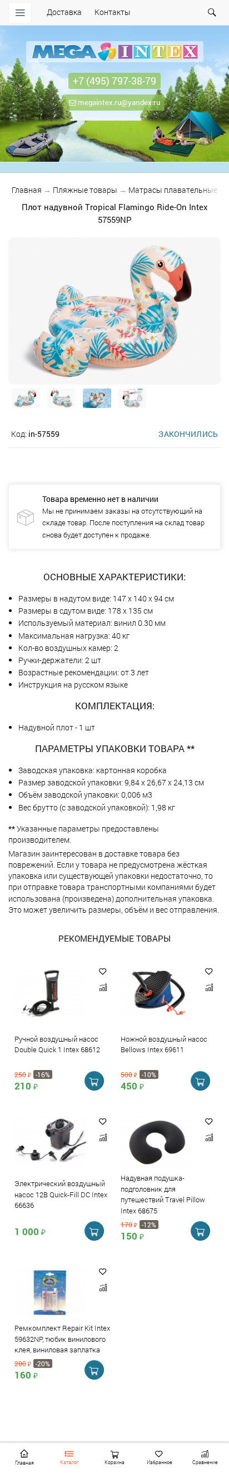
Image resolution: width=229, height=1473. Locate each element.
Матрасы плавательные (172, 190)
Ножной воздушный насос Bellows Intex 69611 (164, 1044)
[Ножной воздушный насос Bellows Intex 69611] (156, 993)
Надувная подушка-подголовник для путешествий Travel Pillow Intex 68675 (163, 1194)
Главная (27, 190)
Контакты (112, 12)
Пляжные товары (85, 190)
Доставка (64, 12)
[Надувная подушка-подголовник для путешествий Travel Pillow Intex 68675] (156, 1143)
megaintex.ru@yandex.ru (118, 102)
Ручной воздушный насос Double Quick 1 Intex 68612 (57, 1044)
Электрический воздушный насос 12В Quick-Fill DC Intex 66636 (60, 1194)
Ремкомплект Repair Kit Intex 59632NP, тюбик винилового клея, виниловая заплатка (62, 1339)
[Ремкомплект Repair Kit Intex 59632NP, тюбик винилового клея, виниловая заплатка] (50, 1293)
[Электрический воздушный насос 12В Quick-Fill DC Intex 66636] (50, 1143)
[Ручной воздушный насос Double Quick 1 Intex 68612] (50, 993)
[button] (103, 971)
